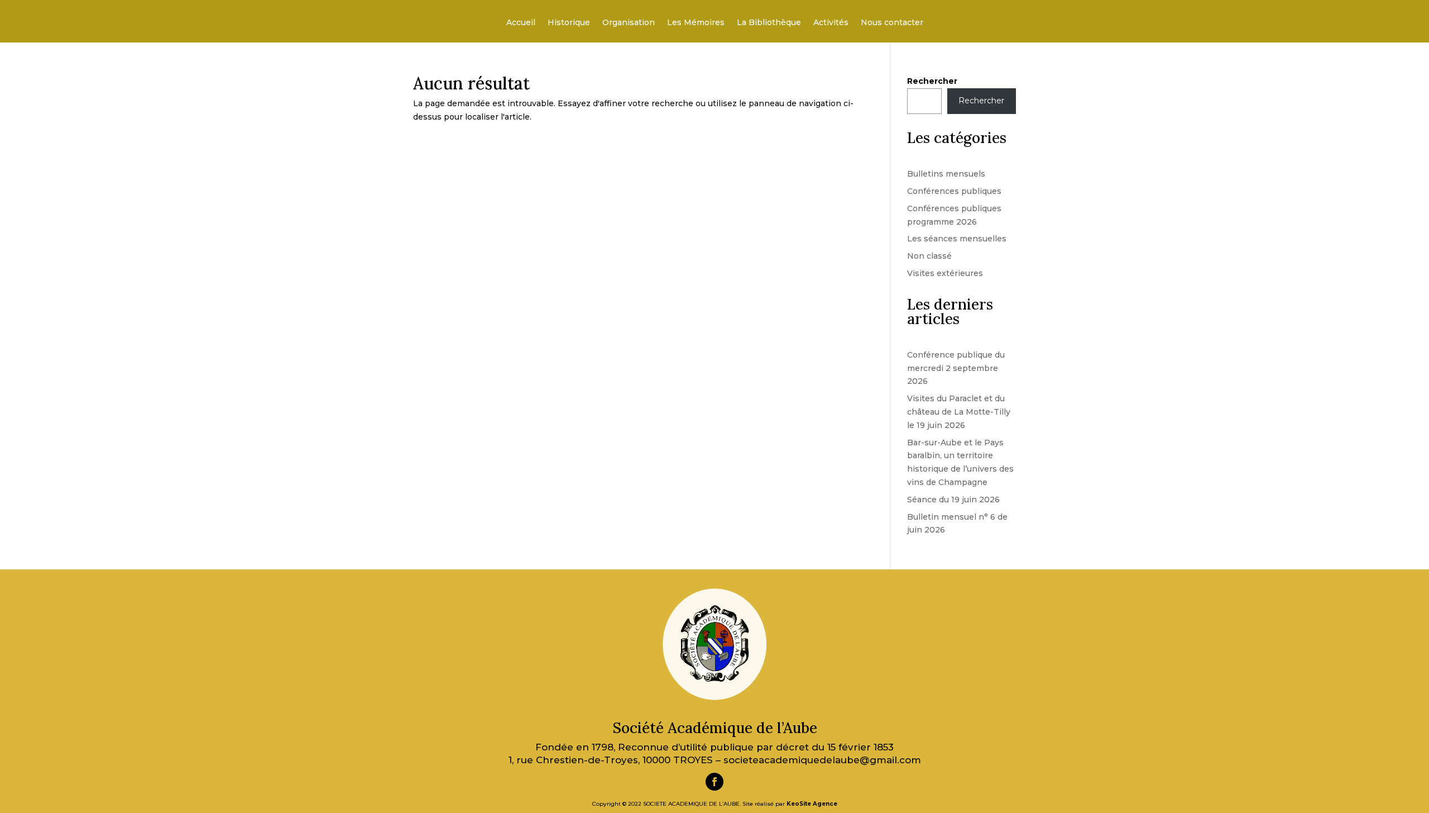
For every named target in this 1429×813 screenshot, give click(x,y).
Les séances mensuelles (956, 239)
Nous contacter (892, 22)
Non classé (929, 256)
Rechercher (932, 81)
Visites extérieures (945, 273)
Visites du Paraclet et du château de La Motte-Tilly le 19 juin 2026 (958, 411)
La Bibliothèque (769, 22)
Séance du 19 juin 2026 (953, 500)
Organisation (628, 22)
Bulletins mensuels (946, 174)
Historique (569, 22)
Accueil (520, 22)
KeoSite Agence (812, 803)
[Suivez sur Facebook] (714, 782)
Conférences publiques (954, 191)
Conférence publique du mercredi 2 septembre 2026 (956, 368)
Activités (830, 22)
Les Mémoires (696, 22)
